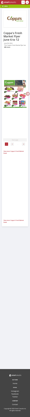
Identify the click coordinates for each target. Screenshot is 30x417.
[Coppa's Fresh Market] (15, 18)
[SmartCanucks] (11, 2)
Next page (15, 140)
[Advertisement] (15, 64)
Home (15, 383)
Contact (15, 404)
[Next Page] (28, 94)
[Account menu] (27, 2)
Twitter (15, 397)
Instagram (15, 391)
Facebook (15, 394)
